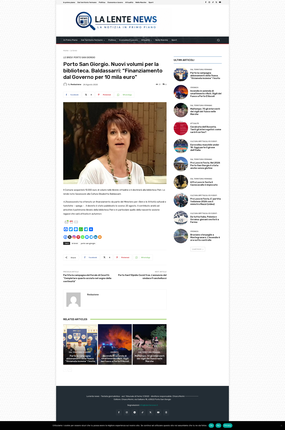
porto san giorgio (88, 243)
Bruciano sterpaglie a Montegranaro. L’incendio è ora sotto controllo (205, 237)
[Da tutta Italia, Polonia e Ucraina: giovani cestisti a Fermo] (181, 218)
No (218, 425)
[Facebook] (206, 2)
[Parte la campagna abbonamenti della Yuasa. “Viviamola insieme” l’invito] (80, 344)
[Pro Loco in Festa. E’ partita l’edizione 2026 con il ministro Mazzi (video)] (181, 200)
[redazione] (65, 84)
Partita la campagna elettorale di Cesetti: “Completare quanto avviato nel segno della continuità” (87, 278)
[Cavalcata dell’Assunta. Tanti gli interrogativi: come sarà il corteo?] (181, 128)
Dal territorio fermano (80, 352)
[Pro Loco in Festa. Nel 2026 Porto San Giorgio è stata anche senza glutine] (181, 164)
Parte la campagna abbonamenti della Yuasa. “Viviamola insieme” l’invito (80, 359)
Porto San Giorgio (84, 57)
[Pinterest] (78, 237)
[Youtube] (220, 2)
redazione (76, 84)
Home (65, 50)
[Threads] (166, 412)
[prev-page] (65, 370)
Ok (211, 425)
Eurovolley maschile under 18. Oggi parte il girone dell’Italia (204, 147)
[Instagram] (209, 2)
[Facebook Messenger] (87, 237)
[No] (281, 425)
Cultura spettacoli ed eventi (203, 141)
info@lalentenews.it (149, 405)
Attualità (194, 123)
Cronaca (114, 352)
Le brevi (73, 50)
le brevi (75, 243)
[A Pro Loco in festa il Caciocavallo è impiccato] (181, 182)
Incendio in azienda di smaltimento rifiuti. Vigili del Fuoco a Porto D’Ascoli (115, 359)
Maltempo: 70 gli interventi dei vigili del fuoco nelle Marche (149, 359)
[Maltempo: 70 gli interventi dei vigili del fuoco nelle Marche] (150, 344)
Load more (196, 249)
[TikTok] (213, 2)
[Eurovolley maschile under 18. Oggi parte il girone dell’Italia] (181, 146)
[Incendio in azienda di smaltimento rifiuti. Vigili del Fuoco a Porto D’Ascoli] (115, 344)
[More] (100, 237)
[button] (218, 40)
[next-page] (70, 370)
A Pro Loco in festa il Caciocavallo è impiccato (204, 183)
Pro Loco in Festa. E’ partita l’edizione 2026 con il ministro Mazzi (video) (205, 201)
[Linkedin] (95, 237)
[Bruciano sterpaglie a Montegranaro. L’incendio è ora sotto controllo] (181, 236)
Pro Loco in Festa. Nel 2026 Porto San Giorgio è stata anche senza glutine (205, 165)
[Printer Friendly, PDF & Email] (71, 222)
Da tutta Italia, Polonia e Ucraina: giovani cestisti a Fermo (204, 219)
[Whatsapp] (82, 237)
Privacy (227, 425)
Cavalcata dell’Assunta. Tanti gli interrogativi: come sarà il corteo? (205, 129)
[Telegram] (91, 237)
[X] (216, 2)
